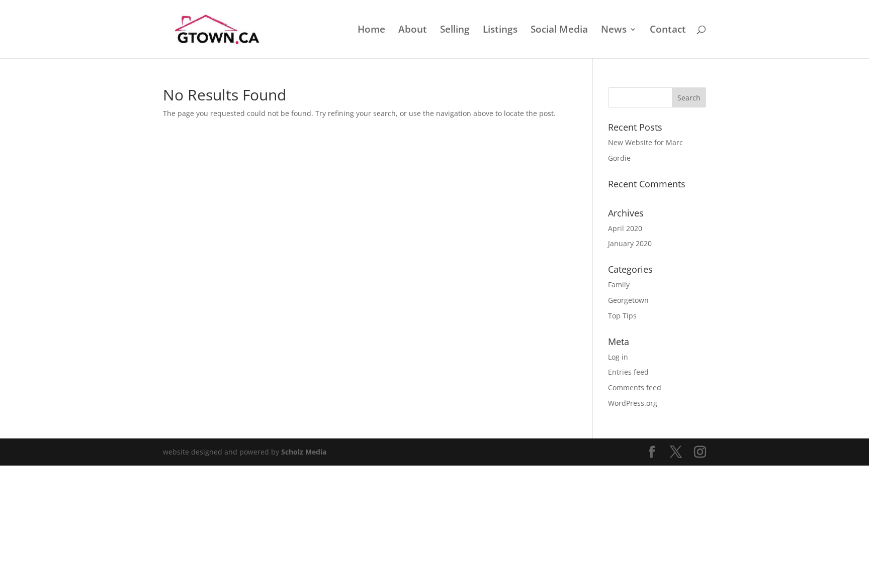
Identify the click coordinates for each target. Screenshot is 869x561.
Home (371, 31)
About (412, 31)
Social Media (559, 31)
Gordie (619, 158)
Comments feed (634, 387)
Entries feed (628, 372)
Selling (455, 31)
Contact (668, 31)
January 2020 (630, 243)
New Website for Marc (645, 142)
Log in (618, 357)
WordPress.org (632, 403)
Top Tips (622, 315)
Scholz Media (303, 452)
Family (619, 284)
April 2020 (625, 228)
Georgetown (628, 300)
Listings (500, 31)
